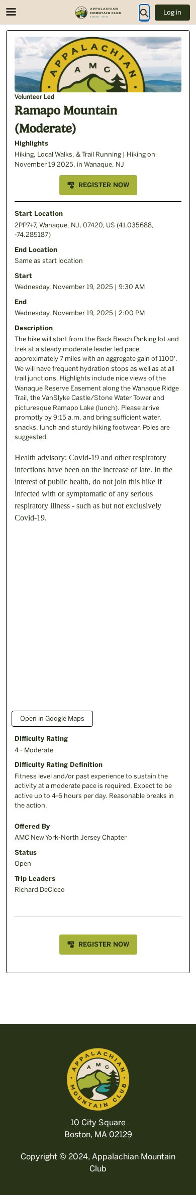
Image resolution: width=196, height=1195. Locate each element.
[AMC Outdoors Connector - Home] (98, 13)
